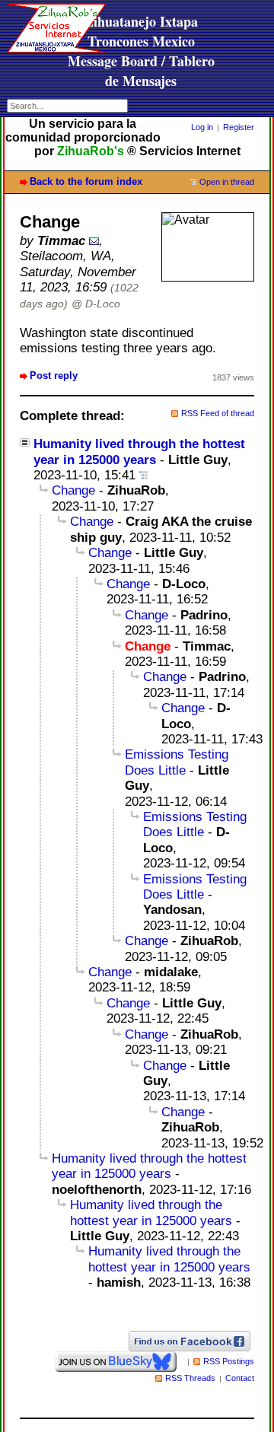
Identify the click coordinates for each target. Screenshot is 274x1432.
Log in (202, 127)
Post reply (54, 375)
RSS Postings (228, 1361)
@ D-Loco (96, 304)
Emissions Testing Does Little (176, 762)
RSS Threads (190, 1378)
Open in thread (226, 181)
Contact (239, 1378)
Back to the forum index (86, 181)
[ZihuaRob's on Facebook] (189, 1340)
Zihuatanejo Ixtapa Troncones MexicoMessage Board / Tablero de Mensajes (141, 51)
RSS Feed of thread (217, 413)
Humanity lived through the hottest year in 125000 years (149, 1166)
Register (238, 127)
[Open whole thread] (143, 475)
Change (73, 490)
